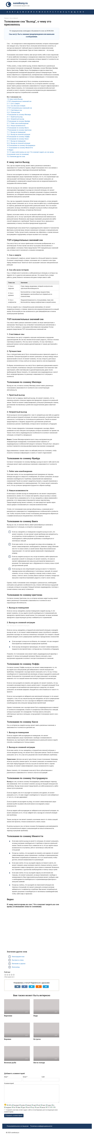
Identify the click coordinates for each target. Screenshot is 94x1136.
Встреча (37, 1039)
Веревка (7, 1039)
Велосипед (16, 967)
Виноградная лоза (18, 956)
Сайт (43, 1077)
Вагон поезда (39, 1063)
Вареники (8, 1016)
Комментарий (9, 1083)
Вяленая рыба (10, 1063)
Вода (36, 1016)
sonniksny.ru (20, 3)
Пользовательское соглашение (18, 1126)
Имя (6, 1077)
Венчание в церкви (18, 963)
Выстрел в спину (18, 960)
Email (25, 1077)
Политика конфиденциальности (41, 1126)
